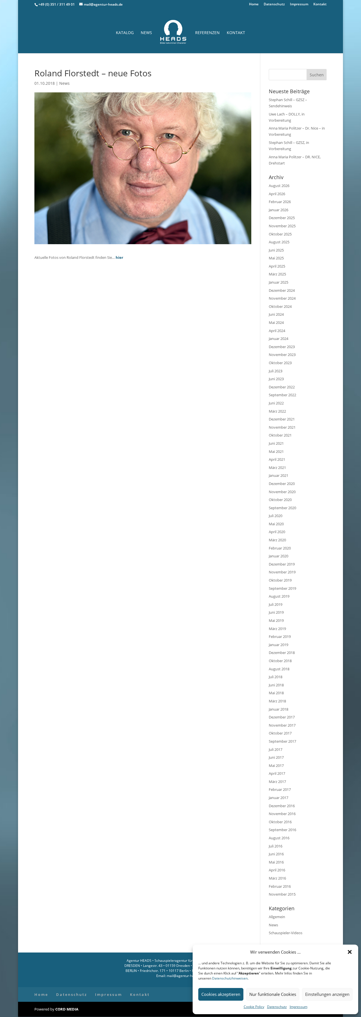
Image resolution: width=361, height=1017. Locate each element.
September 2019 (282, 588)
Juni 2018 (276, 684)
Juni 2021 (276, 443)
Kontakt (320, 4)
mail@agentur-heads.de (185, 975)
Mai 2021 (276, 451)
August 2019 (279, 596)
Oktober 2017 (280, 733)
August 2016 (279, 837)
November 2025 (282, 225)
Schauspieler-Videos (285, 932)
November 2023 (282, 354)
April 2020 (277, 531)
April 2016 (277, 870)
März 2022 (277, 411)
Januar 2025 (278, 282)
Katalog (125, 33)
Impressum (298, 1006)
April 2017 (277, 773)
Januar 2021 (278, 475)
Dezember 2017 (282, 717)
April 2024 (277, 330)
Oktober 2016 (280, 821)
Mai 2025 (276, 258)
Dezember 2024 (282, 290)
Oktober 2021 (280, 435)
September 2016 (282, 829)
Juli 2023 (275, 370)
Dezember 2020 (282, 483)
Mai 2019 (276, 620)
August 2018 (279, 668)
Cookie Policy (254, 1006)
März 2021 (277, 467)
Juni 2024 (276, 314)
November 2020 (282, 491)
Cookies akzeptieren (220, 994)
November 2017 (282, 725)
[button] (350, 952)
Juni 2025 (276, 250)
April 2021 (277, 459)
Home (254, 4)
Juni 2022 (276, 403)
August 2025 (279, 241)
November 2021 (282, 427)
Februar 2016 (280, 886)
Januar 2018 (278, 709)
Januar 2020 (278, 555)
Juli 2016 (275, 846)
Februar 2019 (280, 636)
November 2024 (282, 298)
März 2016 (277, 878)
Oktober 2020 (280, 499)
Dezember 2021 (282, 419)
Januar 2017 (278, 797)
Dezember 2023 (282, 346)
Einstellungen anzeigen (327, 994)
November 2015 (282, 894)
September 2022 (282, 394)
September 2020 (282, 507)
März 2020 (277, 539)
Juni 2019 (276, 612)
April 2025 (277, 266)
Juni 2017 (276, 757)
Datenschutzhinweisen (230, 978)
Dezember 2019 (282, 564)
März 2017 (277, 781)
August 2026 (279, 185)
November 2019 (282, 572)
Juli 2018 (275, 676)
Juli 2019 (275, 604)
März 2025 (277, 274)
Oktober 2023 (280, 362)
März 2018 (277, 701)
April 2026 (277, 193)
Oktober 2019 (280, 580)
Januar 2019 (278, 644)
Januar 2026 (278, 209)
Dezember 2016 (282, 805)
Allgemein (277, 916)
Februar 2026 (280, 201)
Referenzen (207, 33)
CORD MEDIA (66, 1009)
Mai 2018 (276, 692)
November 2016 (282, 813)
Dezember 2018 (282, 652)
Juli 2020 (275, 515)
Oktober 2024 (280, 306)
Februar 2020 (280, 548)
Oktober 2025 (280, 234)
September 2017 (282, 741)
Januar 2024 (278, 338)
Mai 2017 (276, 765)
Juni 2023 (276, 378)
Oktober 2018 (280, 660)
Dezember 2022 (282, 387)
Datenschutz (277, 1006)
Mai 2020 (276, 523)
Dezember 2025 (282, 217)
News (146, 33)
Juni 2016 (276, 853)
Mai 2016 (276, 862)
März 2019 (277, 628)
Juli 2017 (275, 749)
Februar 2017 (280, 789)
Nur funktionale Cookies (272, 994)
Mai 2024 (276, 322)
